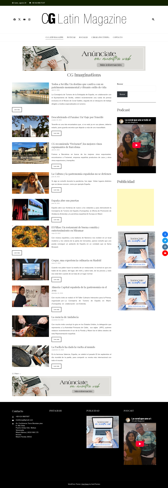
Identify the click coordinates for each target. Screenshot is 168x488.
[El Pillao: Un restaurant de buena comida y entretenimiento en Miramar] (30, 245)
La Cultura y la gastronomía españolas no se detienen (81, 173)
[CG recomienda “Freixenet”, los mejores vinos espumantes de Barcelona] (30, 162)
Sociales (83, 37)
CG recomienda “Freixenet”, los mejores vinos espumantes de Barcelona (77, 145)
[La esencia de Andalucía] (30, 335)
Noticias (71, 37)
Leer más (17, 109)
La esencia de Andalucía (65, 317)
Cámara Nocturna (100, 37)
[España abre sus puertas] (30, 219)
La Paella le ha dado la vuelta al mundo (73, 347)
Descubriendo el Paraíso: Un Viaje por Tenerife (77, 117)
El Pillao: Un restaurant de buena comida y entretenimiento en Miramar (75, 229)
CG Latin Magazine (54, 37)
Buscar (120, 84)
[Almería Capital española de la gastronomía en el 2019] (30, 305)
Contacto (118, 37)
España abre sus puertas (65, 200)
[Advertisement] (135, 207)
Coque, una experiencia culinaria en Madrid (76, 260)
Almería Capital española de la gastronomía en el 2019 (79, 288)
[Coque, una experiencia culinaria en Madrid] (30, 279)
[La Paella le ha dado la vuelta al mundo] (30, 365)
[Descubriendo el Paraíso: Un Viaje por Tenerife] (30, 135)
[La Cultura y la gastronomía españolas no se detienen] (30, 192)
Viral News (85, 484)
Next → (18, 374)
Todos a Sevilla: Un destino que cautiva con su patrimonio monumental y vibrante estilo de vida (79, 85)
